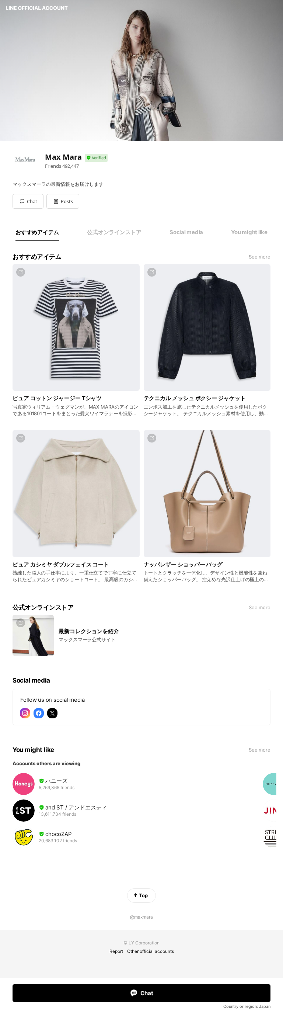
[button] (62, 201)
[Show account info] (96, 158)
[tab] (37, 232)
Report (116, 951)
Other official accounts (150, 951)
